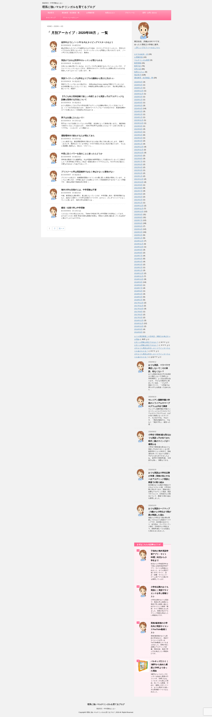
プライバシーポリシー (71, 18)
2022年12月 (139, 147)
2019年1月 (138, 270)
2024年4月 (138, 108)
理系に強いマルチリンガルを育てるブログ (68, 6)
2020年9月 (138, 214)
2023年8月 (138, 129)
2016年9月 (138, 329)
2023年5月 (138, 135)
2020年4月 (138, 229)
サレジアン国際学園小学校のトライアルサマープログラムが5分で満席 (159, 403)
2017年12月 (139, 303)
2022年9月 (138, 156)
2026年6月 (138, 82)
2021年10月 (139, 182)
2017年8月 (138, 312)
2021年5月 (138, 197)
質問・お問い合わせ (149, 13)
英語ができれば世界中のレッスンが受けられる (81, 60)
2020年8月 (138, 217)
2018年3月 (138, 297)
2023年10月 (139, 123)
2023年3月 (138, 141)
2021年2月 (138, 200)
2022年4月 (138, 167)
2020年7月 (138, 220)
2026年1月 (138, 88)
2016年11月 (138, 323)
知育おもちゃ (110, 13)
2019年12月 (139, 241)
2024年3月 (138, 111)
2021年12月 (139, 179)
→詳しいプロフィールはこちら (147, 47)
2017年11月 (138, 306)
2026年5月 (138, 85)
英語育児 (51, 13)
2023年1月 (138, 144)
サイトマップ (51, 18)
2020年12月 (139, 206)
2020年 (56, 26)
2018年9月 (138, 282)
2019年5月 (138, 259)
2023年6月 (138, 132)
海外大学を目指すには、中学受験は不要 (79, 190)
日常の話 (78, 121)
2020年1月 (138, 238)
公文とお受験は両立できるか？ (146, 342)
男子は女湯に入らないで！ (73, 118)
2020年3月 (138, 232)
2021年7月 (138, 191)
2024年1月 (138, 117)
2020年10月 (139, 211)
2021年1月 (138, 203)
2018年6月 (138, 291)
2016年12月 (139, 320)
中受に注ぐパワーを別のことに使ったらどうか (81, 154)
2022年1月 (138, 176)
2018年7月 (138, 288)
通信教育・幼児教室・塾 (70, 13)
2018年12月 (139, 273)
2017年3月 (138, 317)
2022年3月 (138, 170)
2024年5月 (138, 105)
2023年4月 (138, 138)
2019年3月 (138, 264)
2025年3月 (138, 97)
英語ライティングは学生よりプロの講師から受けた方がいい (87, 78)
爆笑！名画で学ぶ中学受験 (73, 208)
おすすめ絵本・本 (141, 54)
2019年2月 (138, 267)
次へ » (61, 228)
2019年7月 (138, 256)
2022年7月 (138, 161)
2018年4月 (138, 294)
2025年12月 (139, 91)
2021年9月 (138, 185)
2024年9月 (138, 103)
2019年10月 (139, 247)
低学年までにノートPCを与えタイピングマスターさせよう (87, 42)
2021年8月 (138, 188)
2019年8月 (138, 253)
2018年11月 (138, 276)
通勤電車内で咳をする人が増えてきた (78, 136)
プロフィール (130, 13)
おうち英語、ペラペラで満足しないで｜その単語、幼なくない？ (159, 368)
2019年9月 (138, 250)
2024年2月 (138, 114)
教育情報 (137, 63)
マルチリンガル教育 (142, 60)
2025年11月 (138, 94)
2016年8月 (138, 332)
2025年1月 (138, 100)
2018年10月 (139, 279)
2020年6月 (138, 223)
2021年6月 (138, 194)
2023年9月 (138, 126)
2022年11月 (138, 150)
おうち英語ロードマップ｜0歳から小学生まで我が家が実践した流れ (159, 511)
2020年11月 (138, 209)
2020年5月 (138, 226)
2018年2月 (138, 300)
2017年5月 (138, 315)
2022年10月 (139, 153)
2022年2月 (138, 173)
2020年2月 (138, 235)
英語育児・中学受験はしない (106, 709)
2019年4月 (138, 262)
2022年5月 (138, 164)
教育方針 (78, 45)
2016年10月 (139, 326)
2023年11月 (138, 120)
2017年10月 (139, 309)
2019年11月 (138, 244)
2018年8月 (138, 285)
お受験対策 (90, 13)
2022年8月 (138, 158)
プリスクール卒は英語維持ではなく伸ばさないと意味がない (87, 172)
